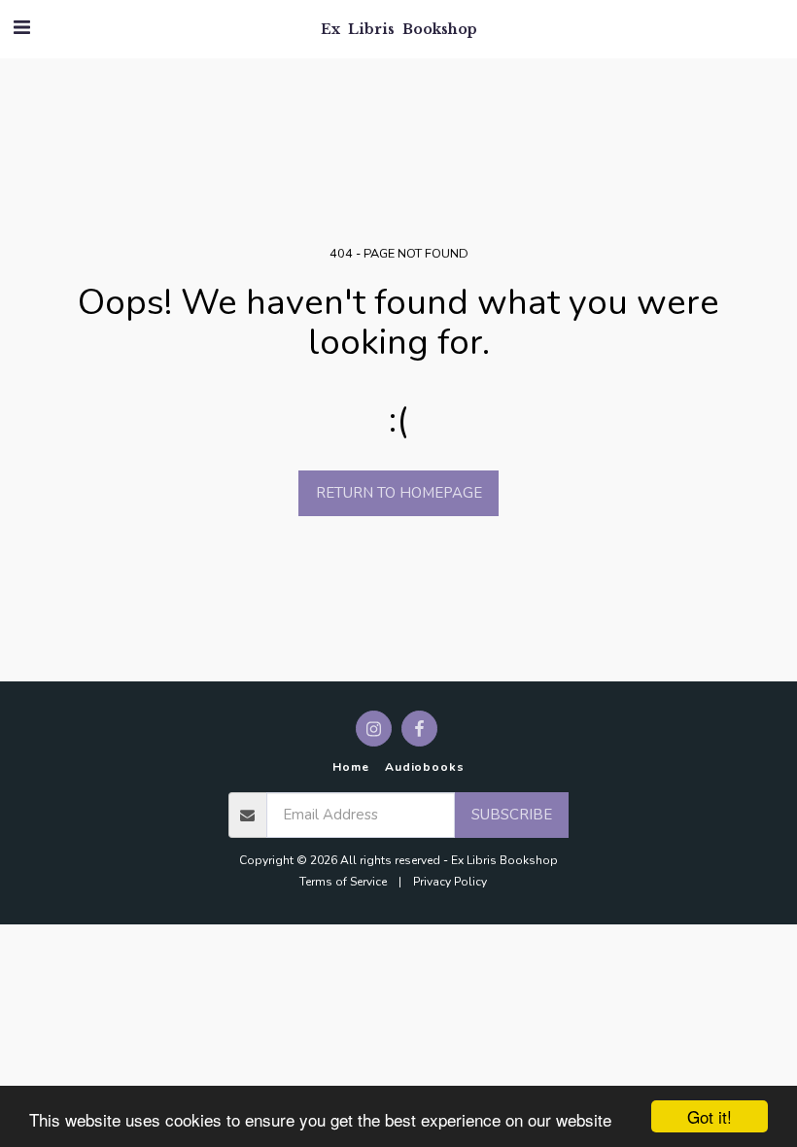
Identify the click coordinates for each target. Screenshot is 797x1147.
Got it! (709, 1116)
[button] (21, 28)
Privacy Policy (450, 881)
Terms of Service (343, 881)
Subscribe (511, 814)
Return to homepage (399, 493)
